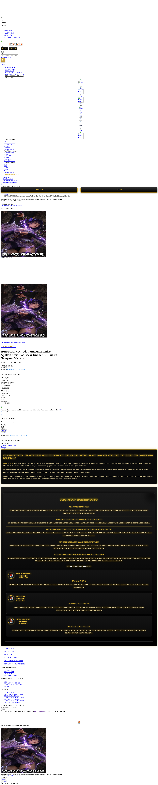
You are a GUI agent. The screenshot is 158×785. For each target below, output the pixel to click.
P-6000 (6, 146)
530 (5, 164)
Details (3, 448)
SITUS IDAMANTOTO (10, 180)
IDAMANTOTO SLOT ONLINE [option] (6, 402)
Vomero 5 (7, 147)
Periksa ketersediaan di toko (9, 445)
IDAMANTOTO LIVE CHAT (13, 684)
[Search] (3, 60)
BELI (2, 428)
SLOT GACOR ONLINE (12, 702)
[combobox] (9, 55)
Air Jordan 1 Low (9, 143)
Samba (6, 154)
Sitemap (6, 686)
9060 (5, 171)
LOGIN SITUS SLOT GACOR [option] (5, 394)
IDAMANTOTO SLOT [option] (6, 398)
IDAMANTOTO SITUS (11, 699)
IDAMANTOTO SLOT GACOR (14, 701)
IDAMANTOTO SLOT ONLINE (14, 664)
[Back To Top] (1, 782)
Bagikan (3, 447)
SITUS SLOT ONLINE (11, 696)
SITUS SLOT (8, 35)
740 (5, 166)
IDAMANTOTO (9, 32)
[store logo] (15, 46)
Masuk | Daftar (8, 30)
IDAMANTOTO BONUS (12, 683)
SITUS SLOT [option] (5, 388)
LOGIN (119, 190)
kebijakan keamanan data (41, 711)
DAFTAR (39, 190)
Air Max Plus (8, 144)
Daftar (13, 48)
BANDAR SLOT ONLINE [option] (5, 391)
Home (6, 194)
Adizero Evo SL (9, 159)
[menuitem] (10, 67)
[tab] (79, 64)
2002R (6, 167)
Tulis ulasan (21, 369)
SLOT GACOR (9, 34)
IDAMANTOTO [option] (6, 384)
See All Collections (9, 149)
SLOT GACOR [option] (5, 386)
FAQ (5, 681)
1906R (6, 169)
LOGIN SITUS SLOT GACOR (13, 661)
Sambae (6, 157)
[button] (4, 288)
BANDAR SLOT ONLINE (12, 37)
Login (4, 48)
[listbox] (31, 393)
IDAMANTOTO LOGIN (10, 182)
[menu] (79, 121)
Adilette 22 (7, 156)
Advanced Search (6, 57)
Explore (3, 64)
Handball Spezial (9, 152)
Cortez (6, 141)
